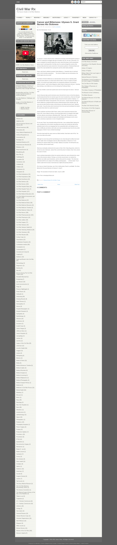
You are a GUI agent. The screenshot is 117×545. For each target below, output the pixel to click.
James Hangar (20, 328)
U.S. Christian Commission (23, 501)
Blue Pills (18, 154)
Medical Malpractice (21, 377)
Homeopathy (19, 304)
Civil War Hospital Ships (22, 186)
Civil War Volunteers (21, 232)
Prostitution (19, 436)
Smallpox (18, 464)
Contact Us (93, 17)
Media (84, 17)
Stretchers (19, 471)
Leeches (18, 340)
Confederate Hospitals (22, 242)
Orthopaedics (19, 419)
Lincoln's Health (20, 348)
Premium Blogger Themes (63, 543)
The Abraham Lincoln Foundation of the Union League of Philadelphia (91, 80)
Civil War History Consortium (89, 61)
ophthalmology (20, 414)
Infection (18, 318)
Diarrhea (18, 268)
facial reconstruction (21, 284)
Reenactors (19, 446)
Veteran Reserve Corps (22, 516)
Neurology (19, 402)
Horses (18, 306)
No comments (57, 26)
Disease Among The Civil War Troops (52, 180)
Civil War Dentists (21, 181)
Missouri (18, 395)
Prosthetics (19, 434)
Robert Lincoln (20, 451)
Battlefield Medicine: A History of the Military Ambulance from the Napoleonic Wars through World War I (25, 88)
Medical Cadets (20, 368)
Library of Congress (87, 68)
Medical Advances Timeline (23, 365)
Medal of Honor (20, 360)
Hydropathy (19, 313)
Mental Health (20, 390)
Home (18, 2)
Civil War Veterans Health (23, 227)
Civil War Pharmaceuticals (23, 215)
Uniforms (18, 506)
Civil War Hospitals (21, 191)
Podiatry (18, 429)
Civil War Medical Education (23, 194)
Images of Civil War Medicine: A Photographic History (24, 102)
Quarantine (19, 441)
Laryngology (19, 336)
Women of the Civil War (22, 530)
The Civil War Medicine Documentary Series (22, 486)
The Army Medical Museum (23, 483)
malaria (18, 353)
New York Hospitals (21, 404)
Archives (92, 22)
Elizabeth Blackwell (21, 276)
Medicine (46, 17)
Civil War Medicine (21, 200)
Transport (76, 17)
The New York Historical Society (90, 105)
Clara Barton (19, 239)
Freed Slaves (19, 291)
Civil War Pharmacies (22, 217)
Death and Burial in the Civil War (25, 259)
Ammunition (19, 130)
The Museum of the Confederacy (90, 92)
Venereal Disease (21, 513)
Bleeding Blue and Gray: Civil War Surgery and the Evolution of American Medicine (25, 94)
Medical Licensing (21, 375)
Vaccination (19, 511)
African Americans (21, 127)
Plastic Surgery (20, 427)
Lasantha (54, 543)
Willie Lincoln (19, 525)
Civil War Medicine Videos (23, 210)
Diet (17, 270)
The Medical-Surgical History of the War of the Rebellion (25, 493)
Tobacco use (19, 496)
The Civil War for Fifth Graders (90, 83)
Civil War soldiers (21, 220)
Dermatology (19, 263)
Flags (17, 286)
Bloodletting (19, 152)
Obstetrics (19, 409)
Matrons (18, 358)
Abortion (18, 118)
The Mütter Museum (87, 95)
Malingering (19, 355)
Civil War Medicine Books (23, 202)
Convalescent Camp (21, 252)
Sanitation (19, 454)
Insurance (19, 323)
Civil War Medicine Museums (24, 205)
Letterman (19, 345)
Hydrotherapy (19, 316)
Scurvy (18, 456)
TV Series (19, 17)
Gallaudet (18, 294)
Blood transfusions (21, 149)
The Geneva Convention (22, 490)
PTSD (18, 439)
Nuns (17, 407)
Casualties (19, 159)
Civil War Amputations (22, 176)
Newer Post (40, 184)
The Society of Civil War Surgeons (91, 108)
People (28, 17)
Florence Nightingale (21, 289)
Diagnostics (19, 265)
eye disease (19, 281)
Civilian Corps (20, 237)
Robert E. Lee (20, 449)
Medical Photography (22, 380)
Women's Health (20, 533)
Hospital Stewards (21, 311)
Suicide (18, 473)
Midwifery (18, 392)
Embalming (19, 279)
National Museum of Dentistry (89, 77)
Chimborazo (19, 169)
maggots (18, 350)
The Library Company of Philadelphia (91, 90)
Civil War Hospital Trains (22, 189)
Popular (85, 22)
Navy (17, 400)
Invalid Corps (19, 326)
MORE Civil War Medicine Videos (25, 65)
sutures (18, 478)
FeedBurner (95, 53)
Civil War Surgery (21, 222)
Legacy (67, 17)
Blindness (19, 147)
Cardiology (19, 157)
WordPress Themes (40, 543)
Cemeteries (19, 162)
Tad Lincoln (19, 481)
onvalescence (20, 412)
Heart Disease (20, 301)
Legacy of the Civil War (22, 343)
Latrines (18, 338)
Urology (18, 508)
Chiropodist (19, 171)
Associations (19, 137)
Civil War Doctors (21, 184)
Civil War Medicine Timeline (23, 207)
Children (18, 167)
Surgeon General (20, 476)
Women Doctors (20, 528)
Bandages (19, 139)
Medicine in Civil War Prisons (24, 387)
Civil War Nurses (20, 212)
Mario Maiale (77, 543)
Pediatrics (19, 422)
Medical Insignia (20, 372)
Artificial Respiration (21, 134)
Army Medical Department (23, 132)
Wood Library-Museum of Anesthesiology (88, 111)
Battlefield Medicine (21, 142)
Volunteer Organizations (22, 518)
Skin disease (19, 459)
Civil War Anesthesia (21, 179)
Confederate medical (21, 244)
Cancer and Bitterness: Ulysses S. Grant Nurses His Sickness (58, 23)
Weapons (37, 17)
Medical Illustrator (21, 370)
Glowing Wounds (20, 299)
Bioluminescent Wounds (22, 144)
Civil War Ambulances (22, 174)
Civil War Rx (26, 9)
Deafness (18, 257)
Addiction (18, 121)
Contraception (20, 249)
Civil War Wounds (21, 234)
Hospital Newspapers (22, 308)
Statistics (18, 469)
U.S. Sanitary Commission (23, 503)
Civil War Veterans (21, 224)
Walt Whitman (20, 520)
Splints (18, 466)
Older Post (77, 184)
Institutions (57, 17)
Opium (18, 417)
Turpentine (19, 498)
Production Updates (21, 432)
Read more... (25, 72)
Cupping (18, 254)
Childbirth (18, 164)
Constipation (19, 247)
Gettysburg (19, 296)
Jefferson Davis (20, 331)
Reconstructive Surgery (22, 444)
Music (18, 397)
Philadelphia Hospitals (22, 424)
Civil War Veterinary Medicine (24, 229)
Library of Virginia (86, 70)
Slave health (19, 461)
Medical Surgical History (22, 382)
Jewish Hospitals (20, 333)
